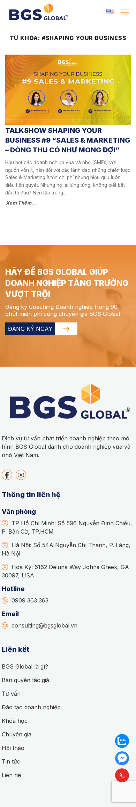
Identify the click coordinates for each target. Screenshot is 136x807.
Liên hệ (11, 775)
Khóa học (15, 720)
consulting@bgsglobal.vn (44, 625)
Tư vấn (11, 693)
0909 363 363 (30, 600)
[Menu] (125, 12)
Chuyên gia (16, 734)
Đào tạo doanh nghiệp (31, 707)
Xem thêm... (21, 203)
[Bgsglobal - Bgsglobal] (37, 12)
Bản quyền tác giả (25, 680)
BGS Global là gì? (25, 666)
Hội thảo (13, 747)
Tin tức (11, 761)
